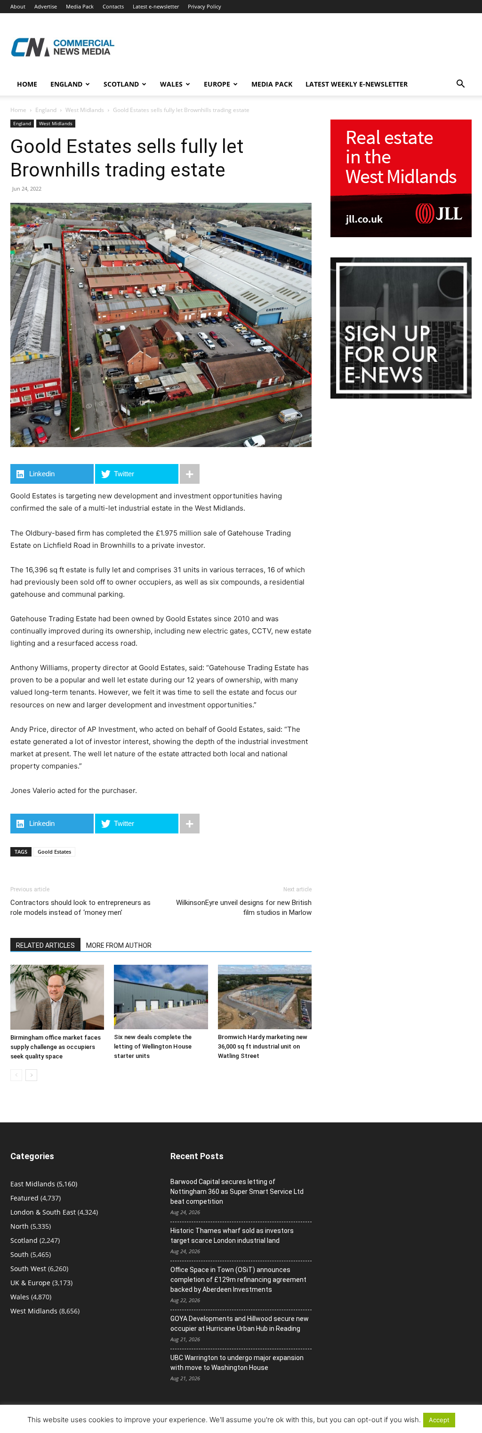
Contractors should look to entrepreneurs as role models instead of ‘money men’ (80, 907)
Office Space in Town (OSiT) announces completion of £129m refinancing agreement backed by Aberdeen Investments (238, 1279)
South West (28, 1268)
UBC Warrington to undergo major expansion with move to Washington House (237, 1362)
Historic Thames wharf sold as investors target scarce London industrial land (232, 1235)
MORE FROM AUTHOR (119, 945)
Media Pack (80, 6)
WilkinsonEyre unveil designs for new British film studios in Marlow (244, 907)
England (45, 110)
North (19, 1226)
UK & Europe (30, 1282)
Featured (24, 1197)
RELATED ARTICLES (45, 945)
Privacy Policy (204, 6)
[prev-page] (16, 1075)
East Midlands (32, 1183)
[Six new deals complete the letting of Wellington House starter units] (161, 997)
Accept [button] (439, 1420)
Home (27, 84)
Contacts (113, 6)
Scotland (121, 84)
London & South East (43, 1212)
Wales (171, 84)
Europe (217, 84)
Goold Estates (54, 851)
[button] (460, 84)
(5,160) (43, 1183)
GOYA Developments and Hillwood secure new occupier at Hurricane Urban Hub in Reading (239, 1323)
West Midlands (84, 110)
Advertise (45, 6)
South (19, 1254)
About (17, 6)
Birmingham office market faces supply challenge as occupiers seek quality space (55, 1047)
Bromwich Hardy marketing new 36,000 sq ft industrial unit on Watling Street (262, 1046)
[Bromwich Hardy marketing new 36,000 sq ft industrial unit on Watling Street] (265, 997)
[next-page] (31, 1075)
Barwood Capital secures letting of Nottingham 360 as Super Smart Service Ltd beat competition (237, 1191)
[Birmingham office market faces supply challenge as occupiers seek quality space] (57, 997)
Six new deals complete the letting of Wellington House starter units (153, 1046)
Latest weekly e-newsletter (356, 84)
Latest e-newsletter (156, 6)
